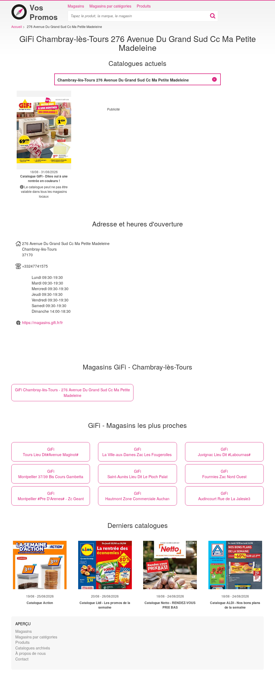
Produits (144, 6)
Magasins (76, 6)
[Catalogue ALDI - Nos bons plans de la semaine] (235, 565)
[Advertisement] (152, 149)
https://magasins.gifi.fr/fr (42, 322)
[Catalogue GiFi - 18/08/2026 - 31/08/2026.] (44, 130)
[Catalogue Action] (40, 565)
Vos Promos (44, 12)
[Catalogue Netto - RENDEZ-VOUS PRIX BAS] (170, 565)
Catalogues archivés (32, 648)
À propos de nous (30, 653)
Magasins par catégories (110, 6)
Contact (21, 659)
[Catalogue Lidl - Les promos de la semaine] (105, 565)
